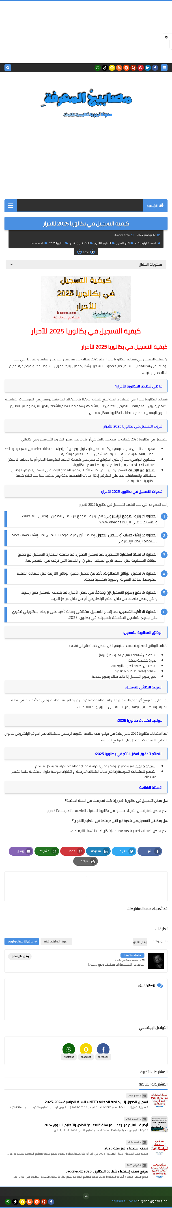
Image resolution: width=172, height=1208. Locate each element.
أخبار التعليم (123, 243)
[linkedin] (148, 68)
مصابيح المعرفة (122, 1201)
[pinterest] (141, 68)
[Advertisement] (86, 32)
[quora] (133, 68)
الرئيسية (152, 206)
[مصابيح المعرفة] (86, 102)
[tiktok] (105, 68)
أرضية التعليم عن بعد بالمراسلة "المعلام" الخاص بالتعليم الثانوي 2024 (96, 1124)
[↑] (86, 1196)
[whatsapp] (98, 68)
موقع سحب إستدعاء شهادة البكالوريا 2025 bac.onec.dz (107, 1171)
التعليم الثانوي (103, 243)
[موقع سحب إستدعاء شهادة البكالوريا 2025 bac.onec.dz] (159, 1171)
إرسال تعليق (18, 956)
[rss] (119, 68)
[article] (47, 886)
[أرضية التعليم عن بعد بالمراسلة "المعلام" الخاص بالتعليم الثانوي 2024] (159, 1124)
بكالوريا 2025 (56, 243)
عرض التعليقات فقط (55, 941)
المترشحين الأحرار (79, 243)
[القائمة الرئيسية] (10, 205)
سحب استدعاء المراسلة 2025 (126, 1148)
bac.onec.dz (37, 243)
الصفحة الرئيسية (147, 243)
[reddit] (126, 68)
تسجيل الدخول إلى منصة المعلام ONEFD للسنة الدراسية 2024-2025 (96, 1101)
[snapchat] (112, 68)
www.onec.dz (110, 522)
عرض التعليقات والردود (20, 941)
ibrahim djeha (132, 955)
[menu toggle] (164, 67)
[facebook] (155, 68)
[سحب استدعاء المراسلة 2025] (159, 1147)
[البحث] (7, 67)
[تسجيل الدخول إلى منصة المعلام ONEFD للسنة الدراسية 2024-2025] (159, 1101)
